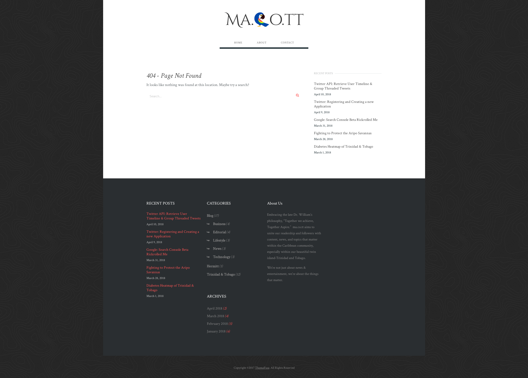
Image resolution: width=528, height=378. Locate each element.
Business (219, 223)
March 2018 (215, 316)
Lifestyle (219, 240)
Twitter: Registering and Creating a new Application (344, 104)
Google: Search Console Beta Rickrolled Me (346, 120)
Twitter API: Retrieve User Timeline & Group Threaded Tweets (343, 86)
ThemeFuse (262, 368)
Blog (210, 215)
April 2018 (214, 308)
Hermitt (213, 266)
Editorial (219, 232)
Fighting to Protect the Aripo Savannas (342, 133)
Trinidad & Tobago (221, 274)
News (217, 248)
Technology (221, 256)
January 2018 (216, 331)
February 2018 (217, 323)
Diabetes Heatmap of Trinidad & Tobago (343, 146)
